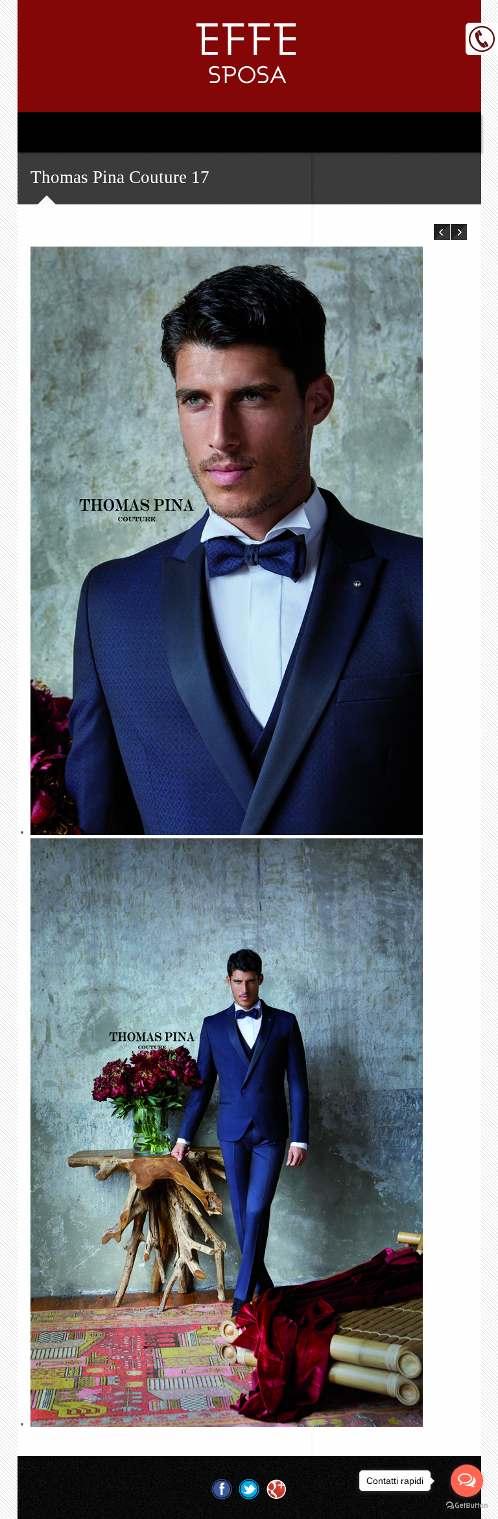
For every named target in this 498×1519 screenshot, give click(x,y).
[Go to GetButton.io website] (467, 1505)
